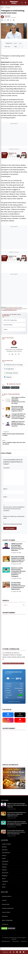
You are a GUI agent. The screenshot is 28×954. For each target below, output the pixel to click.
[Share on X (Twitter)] (5, 20)
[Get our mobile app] (6, 2)
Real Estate (5, 872)
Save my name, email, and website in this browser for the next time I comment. (13, 508)
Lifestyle (4, 867)
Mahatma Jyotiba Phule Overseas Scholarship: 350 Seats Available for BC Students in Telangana (18, 572)
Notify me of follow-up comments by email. (13, 517)
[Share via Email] (13, 20)
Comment (6, 468)
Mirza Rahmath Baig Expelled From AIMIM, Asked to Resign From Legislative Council (18, 559)
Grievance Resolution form (10, 310)
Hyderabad (5, 861)
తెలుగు (20, 43)
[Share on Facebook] (2, 20)
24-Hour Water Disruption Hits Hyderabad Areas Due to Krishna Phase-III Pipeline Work (18, 586)
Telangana (7, 7)
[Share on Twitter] (13, 952)
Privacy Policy (5, 904)
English (15, 43)
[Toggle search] (22, 2)
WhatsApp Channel (12, 373)
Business (4, 847)
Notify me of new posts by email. (12, 524)
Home (2, 7)
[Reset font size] (22, 46)
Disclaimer (5, 916)
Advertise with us (6, 896)
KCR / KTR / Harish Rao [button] (10, 320)
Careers (4, 900)
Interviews (5, 864)
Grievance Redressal (7, 908)
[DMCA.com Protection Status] (14, 928)
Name (5, 489)
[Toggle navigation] (2, 2)
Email (5, 497)
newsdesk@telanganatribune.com (13, 308)
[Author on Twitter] (9, 354)
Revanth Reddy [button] (8, 325)
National (4, 870)
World (3, 887)
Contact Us (5, 924)
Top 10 (4, 884)
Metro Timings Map (7, 920)
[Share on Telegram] (8, 20)
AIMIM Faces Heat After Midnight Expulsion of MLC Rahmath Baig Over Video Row (17, 547)
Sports (4, 878)
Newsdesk (7, 16)
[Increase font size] (19, 46)
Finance (4, 855)
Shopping (4, 875)
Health (4, 858)
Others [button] (6, 329)
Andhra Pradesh (6, 844)
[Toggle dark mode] (25, 2)
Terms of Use (15, 941)
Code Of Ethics (6, 912)
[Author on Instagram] (15, 354)
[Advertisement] (14, 135)
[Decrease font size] (12, 46)
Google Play (15, 387)
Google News (10, 369)
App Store (6, 387)
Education (4, 850)
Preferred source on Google (14, 365)
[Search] (24, 605)
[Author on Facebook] (12, 354)
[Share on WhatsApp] (11, 20)
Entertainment (6, 852)
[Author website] (18, 354)
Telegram (9, 377)
